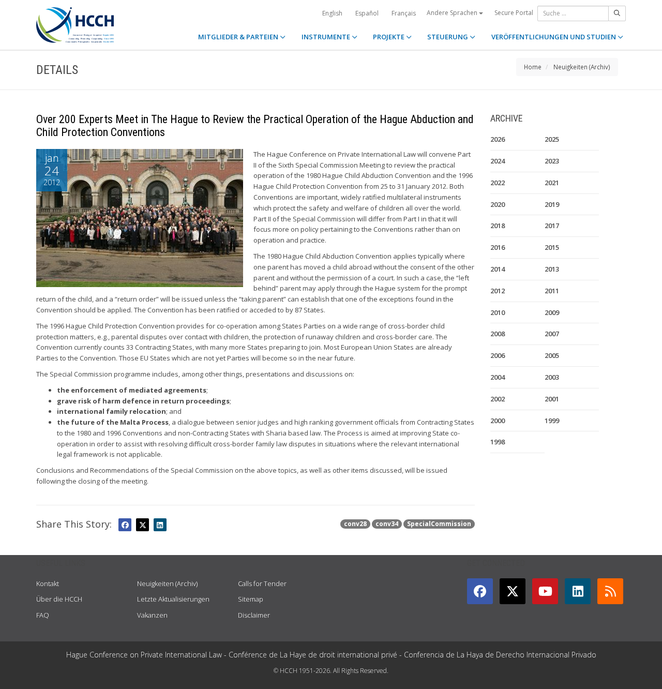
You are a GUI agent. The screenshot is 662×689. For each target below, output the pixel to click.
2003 (552, 377)
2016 (497, 247)
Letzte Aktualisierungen (173, 599)
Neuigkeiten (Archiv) (581, 67)
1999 (552, 420)
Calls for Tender (262, 583)
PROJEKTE (389, 36)
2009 (552, 312)
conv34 (386, 523)
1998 (497, 441)
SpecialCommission (439, 523)
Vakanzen (152, 615)
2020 (497, 204)
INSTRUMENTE (327, 36)
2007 (552, 333)
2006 (497, 355)
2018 (497, 225)
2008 (497, 333)
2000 (497, 420)
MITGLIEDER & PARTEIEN (239, 36)
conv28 (355, 523)
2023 (552, 161)
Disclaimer (254, 615)
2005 (552, 355)
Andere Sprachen (453, 12)
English (332, 13)
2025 (552, 139)
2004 (497, 377)
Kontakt (47, 583)
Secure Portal (513, 12)
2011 (552, 290)
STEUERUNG (448, 36)
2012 (497, 290)
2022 (497, 182)
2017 (552, 225)
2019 (552, 204)
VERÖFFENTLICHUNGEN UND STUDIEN (554, 36)
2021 (552, 182)
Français (404, 13)
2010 (497, 312)
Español (367, 13)
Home (532, 67)
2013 (552, 269)
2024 (497, 161)
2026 (497, 139)
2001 (552, 398)
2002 (497, 398)
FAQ (42, 615)
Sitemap (250, 599)
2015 (552, 247)
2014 (497, 269)
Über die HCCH (59, 599)
